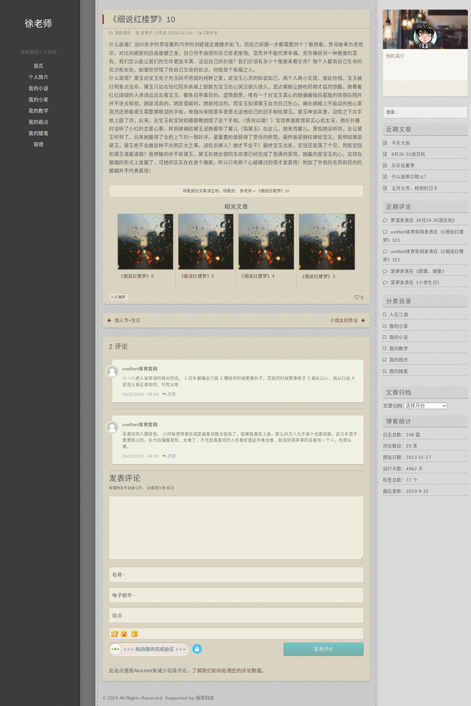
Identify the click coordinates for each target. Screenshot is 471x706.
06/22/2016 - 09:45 (140, 456)
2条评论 (210, 33)
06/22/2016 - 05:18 (140, 394)
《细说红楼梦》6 (136, 276)
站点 (117, 615)
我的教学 (38, 110)
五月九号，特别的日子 (415, 188)
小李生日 (427, 282)
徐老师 (38, 24)
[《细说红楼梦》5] (206, 241)
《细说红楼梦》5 (196, 276)
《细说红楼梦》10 (142, 19)
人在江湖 (398, 314)
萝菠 (395, 220)
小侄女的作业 (344, 320)
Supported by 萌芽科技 (189, 698)
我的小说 (38, 88)
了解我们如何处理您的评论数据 (226, 670)
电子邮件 (123, 595)
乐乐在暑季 (403, 165)
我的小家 (38, 99)
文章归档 (393, 405)
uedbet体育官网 (139, 368)
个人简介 (38, 77)
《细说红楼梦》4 (257, 276)
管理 (39, 144)
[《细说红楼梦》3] (327, 241)
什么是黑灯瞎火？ (410, 176)
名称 (118, 574)
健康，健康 (430, 271)
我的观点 (38, 122)
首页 (39, 66)
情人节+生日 (128, 320)
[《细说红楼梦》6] (145, 241)
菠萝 (395, 271)
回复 (172, 394)
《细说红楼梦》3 (317, 276)
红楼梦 (120, 297)
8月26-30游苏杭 (409, 154)
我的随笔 (38, 133)
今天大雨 (401, 143)
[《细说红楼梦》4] (266, 241)
